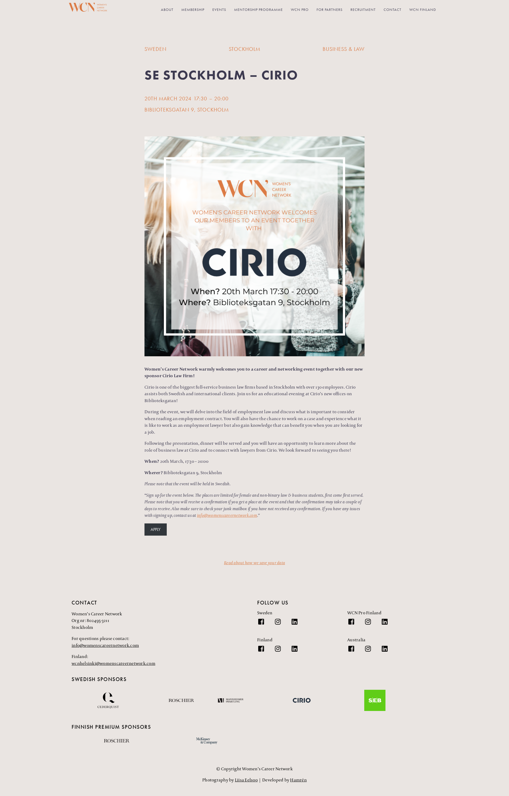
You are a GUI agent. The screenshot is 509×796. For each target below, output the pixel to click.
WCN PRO (300, 9)
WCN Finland (422, 9)
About (167, 9)
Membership (192, 9)
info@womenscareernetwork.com (105, 645)
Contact (392, 9)
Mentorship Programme (258, 9)
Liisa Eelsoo (246, 780)
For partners (330, 9)
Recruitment (363, 9)
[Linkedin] (297, 624)
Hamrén (298, 780)
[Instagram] (280, 624)
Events (219, 9)
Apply (155, 529)
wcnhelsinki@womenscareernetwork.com (113, 663)
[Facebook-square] (263, 624)
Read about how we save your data (254, 563)
